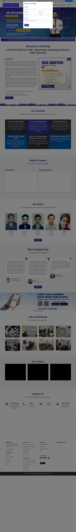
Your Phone (40, 12)
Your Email (26, 12)
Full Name (26, 7)
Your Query (26, 18)
